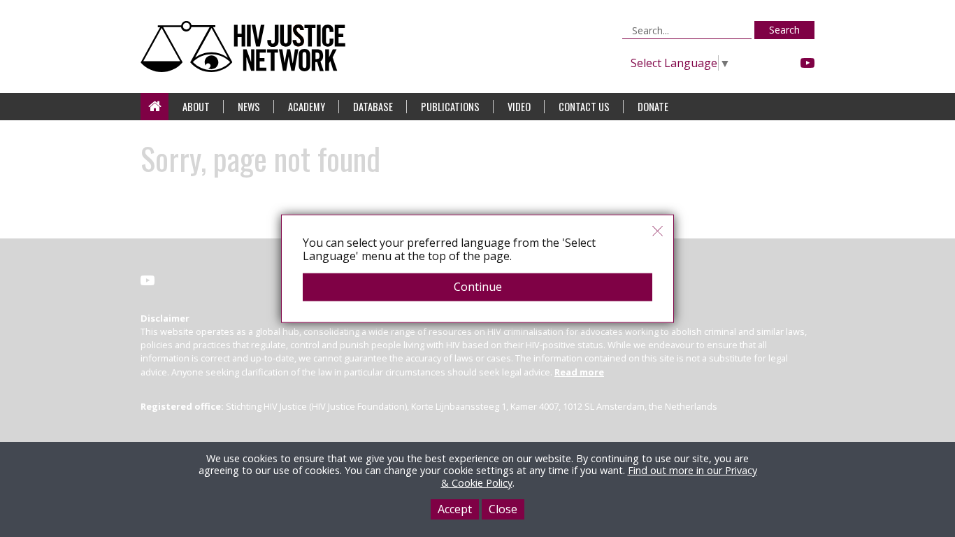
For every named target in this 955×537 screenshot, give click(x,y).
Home (154, 106)
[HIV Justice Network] (246, 46)
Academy (306, 106)
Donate (653, 106)
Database (373, 106)
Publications (450, 106)
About (196, 106)
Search (784, 29)
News (249, 106)
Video (519, 106)
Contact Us (584, 106)
